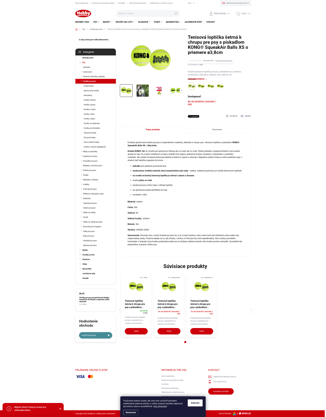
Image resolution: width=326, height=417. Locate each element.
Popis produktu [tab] (153, 129)
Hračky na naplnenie (92, 123)
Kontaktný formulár (221, 391)
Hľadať (176, 13)
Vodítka (86, 184)
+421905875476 (220, 382)
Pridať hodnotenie (89, 335)
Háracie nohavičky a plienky (94, 76)
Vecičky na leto (88, 255)
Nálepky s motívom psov (92, 166)
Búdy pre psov (88, 236)
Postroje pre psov (90, 189)
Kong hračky (89, 86)
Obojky (86, 175)
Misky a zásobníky (90, 152)
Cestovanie (87, 72)
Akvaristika (86, 269)
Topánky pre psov (90, 203)
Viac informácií (160, 406)
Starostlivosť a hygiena (92, 227)
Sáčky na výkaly (89, 212)
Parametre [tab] (217, 129)
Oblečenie (87, 198)
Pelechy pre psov (89, 170)
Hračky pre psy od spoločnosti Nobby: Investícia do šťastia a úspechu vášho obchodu (94, 300)
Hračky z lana (89, 114)
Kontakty (121, 3)
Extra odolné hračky (91, 142)
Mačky (85, 250)
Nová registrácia (81, 3)
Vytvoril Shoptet (225, 413)
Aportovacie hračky (91, 91)
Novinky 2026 (87, 58)
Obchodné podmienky (137, 3)
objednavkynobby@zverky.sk (224, 377)
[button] (185, 342)
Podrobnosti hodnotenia (223, 61)
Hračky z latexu (90, 100)
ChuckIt (85, 278)
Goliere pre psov (89, 208)
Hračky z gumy (89, 105)
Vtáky (84, 264)
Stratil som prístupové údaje (103, 3)
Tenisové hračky (90, 133)
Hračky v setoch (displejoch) (95, 147)
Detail (136, 331)
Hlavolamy (88, 95)
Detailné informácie (196, 79)
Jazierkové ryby (88, 273)
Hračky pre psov (89, 81)
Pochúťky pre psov (90, 161)
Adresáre (86, 67)
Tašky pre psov (89, 231)
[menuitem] (83, 22)
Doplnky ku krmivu (90, 156)
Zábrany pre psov (90, 245)
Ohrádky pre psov (90, 241)
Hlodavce (86, 259)
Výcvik (85, 217)
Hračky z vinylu (90, 109)
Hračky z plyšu (89, 119)
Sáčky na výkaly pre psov (93, 222)
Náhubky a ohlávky (90, 180)
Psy (83, 62)
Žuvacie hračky (90, 137)
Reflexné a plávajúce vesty (93, 194)
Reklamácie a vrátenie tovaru (161, 3)
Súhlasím (195, 403)
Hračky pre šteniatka (92, 128)
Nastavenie (131, 412)
